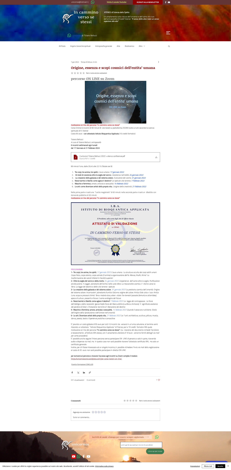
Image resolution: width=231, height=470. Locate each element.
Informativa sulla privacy (104, 466)
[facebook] (83, 456)
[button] (168, 32)
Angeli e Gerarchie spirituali (80, 46)
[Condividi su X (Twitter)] (78, 372)
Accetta (220, 466)
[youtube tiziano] (88, 456)
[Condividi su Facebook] (72, 372)
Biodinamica (129, 46)
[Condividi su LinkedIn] (84, 372)
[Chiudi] (228, 466)
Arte (118, 46)
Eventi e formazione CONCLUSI (82, 364)
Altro (140, 46)
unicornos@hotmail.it (79, 2)
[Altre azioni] (158, 62)
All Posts (62, 46)
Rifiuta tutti (208, 466)
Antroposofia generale (103, 46)
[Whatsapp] (78, 456)
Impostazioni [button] (195, 466)
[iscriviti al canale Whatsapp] (92, 2)
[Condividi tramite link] (90, 372)
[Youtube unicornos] (73, 456)
